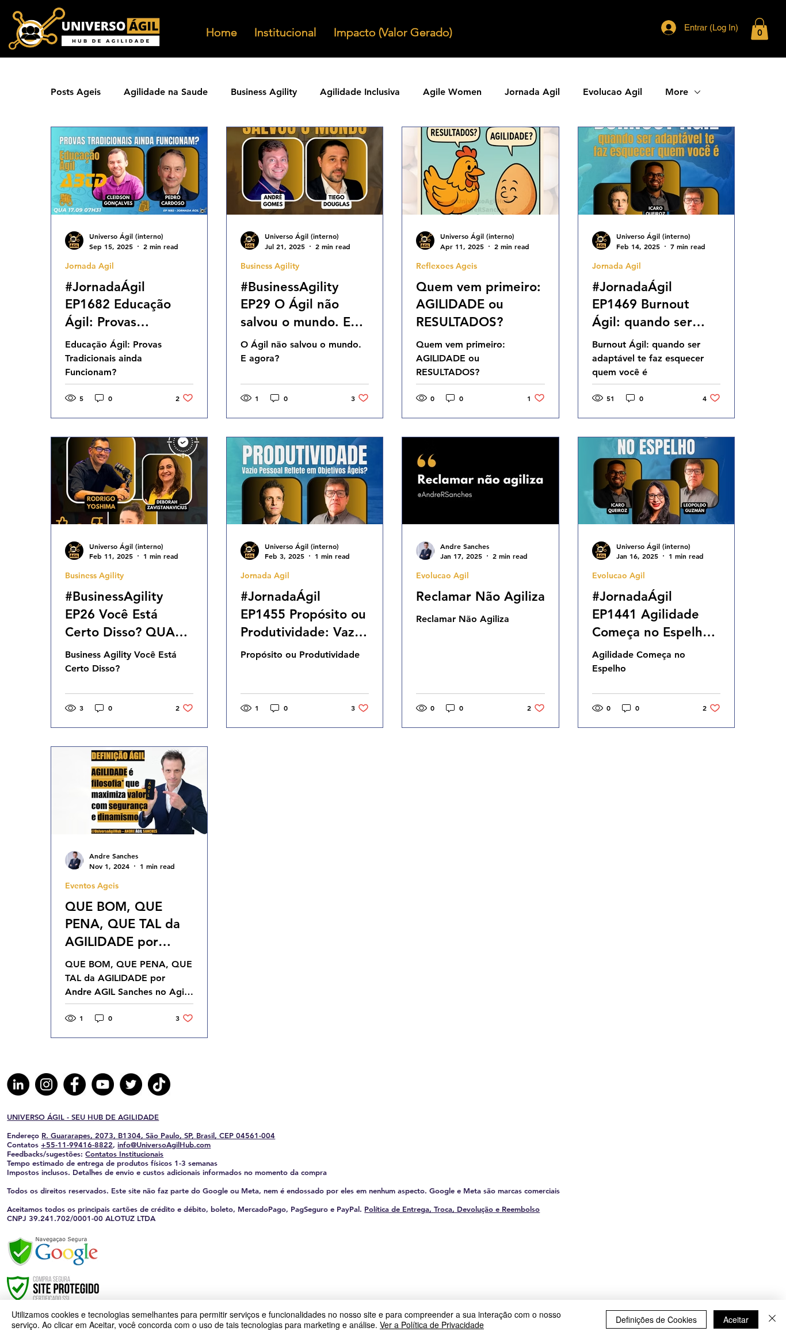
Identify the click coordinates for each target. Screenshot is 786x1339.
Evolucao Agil (612, 91)
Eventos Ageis (92, 886)
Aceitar (736, 1319)
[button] (759, 29)
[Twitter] (131, 1084)
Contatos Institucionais (124, 1153)
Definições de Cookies (656, 1319)
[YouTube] (102, 1084)
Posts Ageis (76, 91)
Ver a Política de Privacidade (432, 1324)
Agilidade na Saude (166, 91)
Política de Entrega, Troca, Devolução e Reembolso (452, 1209)
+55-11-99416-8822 (77, 1144)
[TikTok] (159, 1084)
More (676, 91)
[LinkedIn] (18, 1084)
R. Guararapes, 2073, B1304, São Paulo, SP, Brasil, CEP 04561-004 (158, 1135)
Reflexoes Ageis (446, 266)
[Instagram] (46, 1084)
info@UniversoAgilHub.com (164, 1144)
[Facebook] (74, 1084)
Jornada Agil (532, 91)
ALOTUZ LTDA (130, 1218)
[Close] (772, 1319)
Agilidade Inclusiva (360, 91)
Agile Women (452, 91)
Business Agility (264, 91)
